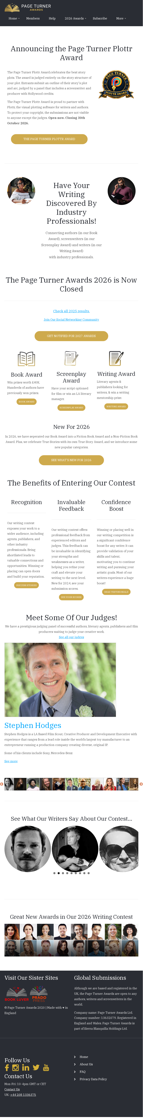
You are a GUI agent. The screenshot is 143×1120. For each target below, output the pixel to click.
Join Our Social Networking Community (71, 319)
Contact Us (12, 1089)
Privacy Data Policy (93, 1079)
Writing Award (116, 406)
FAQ (83, 1072)
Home (84, 1057)
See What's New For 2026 (71, 460)
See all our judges (71, 637)
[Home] (27, 7)
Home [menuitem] (11, 20)
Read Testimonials (116, 591)
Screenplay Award (71, 407)
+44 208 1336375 (23, 1095)
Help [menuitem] (52, 18)
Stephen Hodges (32, 725)
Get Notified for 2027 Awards (71, 336)
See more (11, 761)
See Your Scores (71, 597)
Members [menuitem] (33, 18)
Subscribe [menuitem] (100, 18)
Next (141, 784)
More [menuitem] (118, 20)
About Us (86, 1064)
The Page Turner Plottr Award (49, 139)
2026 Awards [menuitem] (72, 20)
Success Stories (26, 585)
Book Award (26, 401)
